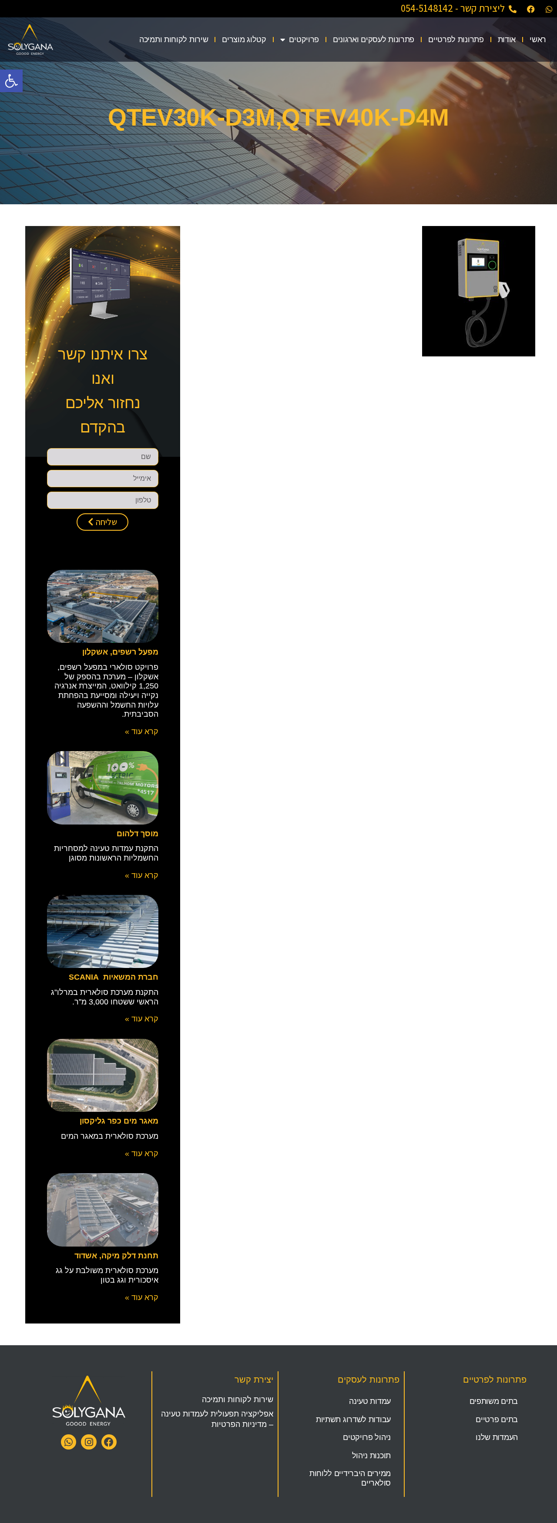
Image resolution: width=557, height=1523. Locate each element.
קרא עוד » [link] (141, 731)
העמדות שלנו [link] (497, 1437)
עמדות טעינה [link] (370, 1401)
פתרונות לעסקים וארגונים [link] (373, 39)
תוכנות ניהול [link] (371, 1455)
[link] (11, 81)
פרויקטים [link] (304, 39)
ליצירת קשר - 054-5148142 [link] (453, 8)
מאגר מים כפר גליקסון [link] (119, 1121)
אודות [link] (507, 39)
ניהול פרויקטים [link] (367, 1437)
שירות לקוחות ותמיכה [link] (173, 39)
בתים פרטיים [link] (497, 1419)
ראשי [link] (538, 39)
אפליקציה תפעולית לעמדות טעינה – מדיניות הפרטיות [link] (217, 1419)
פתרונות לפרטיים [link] (456, 39)
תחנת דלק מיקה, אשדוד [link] (116, 1255)
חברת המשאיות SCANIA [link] (113, 977)
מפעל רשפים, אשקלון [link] (120, 652)
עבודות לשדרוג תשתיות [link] (353, 1419)
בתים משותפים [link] (494, 1401)
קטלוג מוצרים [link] (244, 39)
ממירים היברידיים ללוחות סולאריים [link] (350, 1478)
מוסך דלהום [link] (137, 833)
